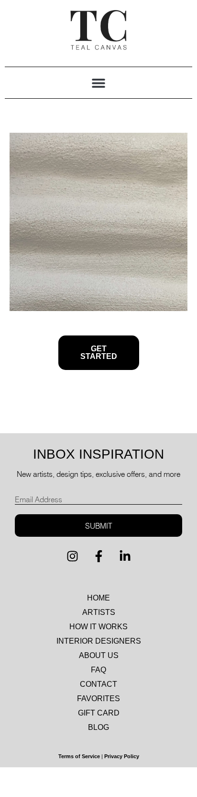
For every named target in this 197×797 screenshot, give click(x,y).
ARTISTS (98, 612)
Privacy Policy (121, 756)
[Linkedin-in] (125, 556)
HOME (98, 598)
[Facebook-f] (98, 556)
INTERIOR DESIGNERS (98, 641)
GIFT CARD (99, 713)
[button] (98, 82)
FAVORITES (98, 698)
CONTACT (98, 684)
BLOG (98, 727)
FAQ (98, 670)
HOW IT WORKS (98, 627)
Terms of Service (79, 756)
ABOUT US (99, 655)
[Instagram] (72, 556)
